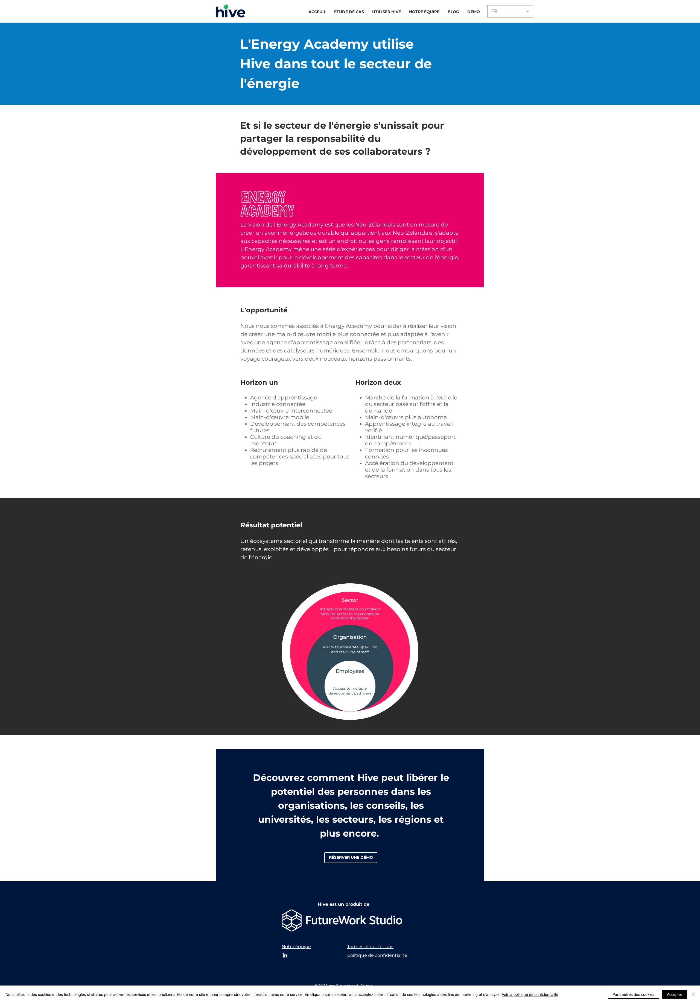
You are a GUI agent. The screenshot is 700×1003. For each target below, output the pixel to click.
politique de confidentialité (377, 955)
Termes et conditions (370, 946)
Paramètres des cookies (633, 994)
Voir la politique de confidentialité (530, 994)
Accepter (674, 994)
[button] (349, 11)
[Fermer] (693, 994)
